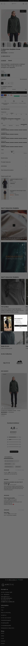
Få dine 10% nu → (21, 325)
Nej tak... (21, 327)
